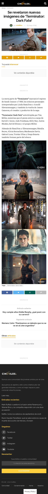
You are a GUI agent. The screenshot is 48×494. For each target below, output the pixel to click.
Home (3, 8)
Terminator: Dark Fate (14, 285)
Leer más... (6, 396)
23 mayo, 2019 (32, 25)
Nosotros (40, 485)
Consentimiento (19, 485)
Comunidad (5, 485)
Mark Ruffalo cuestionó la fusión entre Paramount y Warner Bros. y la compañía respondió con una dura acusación (22, 407)
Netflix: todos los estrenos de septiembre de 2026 (21, 414)
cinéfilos (19, 25)
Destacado (10, 8)
